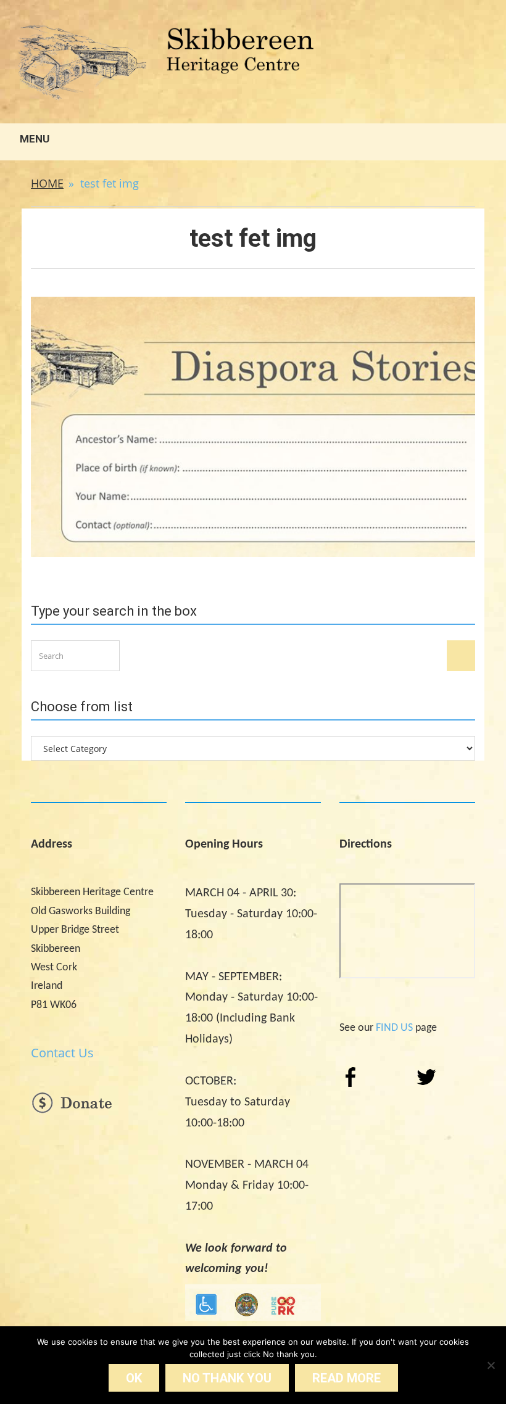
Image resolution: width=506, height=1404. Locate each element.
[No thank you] (490, 1365)
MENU (33, 139)
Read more (346, 1378)
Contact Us (62, 1052)
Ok (134, 1378)
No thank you (227, 1378)
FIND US (394, 1028)
